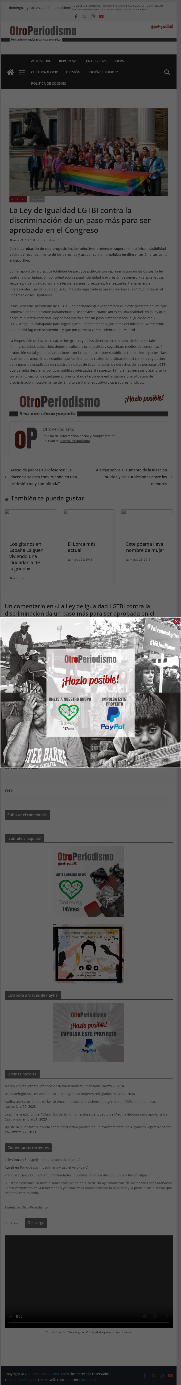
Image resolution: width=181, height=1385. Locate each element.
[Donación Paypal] (135, 692)
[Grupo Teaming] (45, 692)
